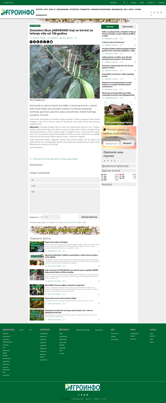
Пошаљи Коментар (89, 217)
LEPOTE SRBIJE (114, 339)
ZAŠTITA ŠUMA (63, 339)
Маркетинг (88, 399)
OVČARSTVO (43, 339)
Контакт (103, 399)
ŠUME (60, 333)
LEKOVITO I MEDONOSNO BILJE (6, 370)
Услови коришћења (77, 399)
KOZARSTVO (43, 342)
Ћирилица (161, 2)
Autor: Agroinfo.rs (67, 38)
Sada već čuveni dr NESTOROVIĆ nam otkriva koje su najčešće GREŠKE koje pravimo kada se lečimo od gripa (71, 271)
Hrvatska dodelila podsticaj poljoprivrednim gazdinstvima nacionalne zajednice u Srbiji (119, 50)
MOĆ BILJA (133, 339)
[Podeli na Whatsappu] (44, 41)
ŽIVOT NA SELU (114, 333)
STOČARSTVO (74, 9)
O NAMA (138, 9)
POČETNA (39, 9)
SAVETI (131, 9)
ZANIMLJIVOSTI (41, 15)
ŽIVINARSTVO (43, 348)
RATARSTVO (5, 333)
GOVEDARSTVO (44, 333)
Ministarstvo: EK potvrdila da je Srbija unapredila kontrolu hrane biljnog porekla (118, 94)
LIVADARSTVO (6, 361)
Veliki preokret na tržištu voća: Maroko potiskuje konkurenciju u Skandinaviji (117, 58)
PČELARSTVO (43, 351)
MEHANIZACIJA (117, 9)
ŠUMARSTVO (85, 9)
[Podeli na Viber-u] (47, 41)
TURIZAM (113, 336)
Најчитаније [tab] (127, 27)
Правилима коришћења (67, 222)
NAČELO (152, 342)
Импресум (97, 399)
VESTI (46, 9)
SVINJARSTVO (43, 336)
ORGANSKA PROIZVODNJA (101, 9)
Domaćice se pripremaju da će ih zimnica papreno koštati (117, 67)
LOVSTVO (61, 353)
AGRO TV (52, 9)
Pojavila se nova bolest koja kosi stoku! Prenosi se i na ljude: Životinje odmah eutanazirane (117, 85)
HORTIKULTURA (6, 358)
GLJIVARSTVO (6, 375)
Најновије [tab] (110, 27)
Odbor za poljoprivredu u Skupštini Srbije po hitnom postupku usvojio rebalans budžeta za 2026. (119, 34)
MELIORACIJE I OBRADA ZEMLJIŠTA (6, 353)
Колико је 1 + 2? (36, 217)
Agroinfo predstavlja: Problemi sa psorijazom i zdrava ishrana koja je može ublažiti (71, 256)
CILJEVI (151, 339)
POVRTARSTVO (6, 336)
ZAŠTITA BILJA (6, 364)
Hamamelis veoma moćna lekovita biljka (60, 298)
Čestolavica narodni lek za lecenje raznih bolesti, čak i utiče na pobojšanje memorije (69, 311)
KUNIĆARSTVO (43, 360)
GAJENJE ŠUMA (63, 336)
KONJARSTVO (43, 345)
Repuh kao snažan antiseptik (56, 242)
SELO (126, 9)
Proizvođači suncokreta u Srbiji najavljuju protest (118, 75)
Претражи (127, 143)
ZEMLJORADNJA (62, 9)
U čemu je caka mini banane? (113, 42)
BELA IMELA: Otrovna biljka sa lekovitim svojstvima (65, 285)
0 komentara (54, 38)
